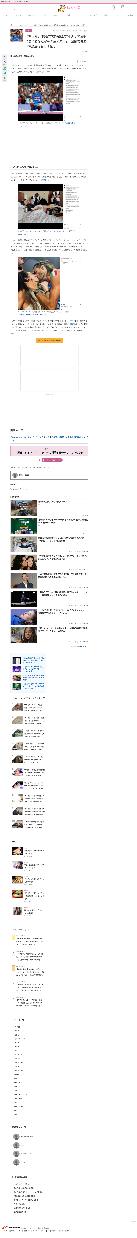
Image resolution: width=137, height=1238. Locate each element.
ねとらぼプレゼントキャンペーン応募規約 (27, 1192)
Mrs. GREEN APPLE (28, 1137)
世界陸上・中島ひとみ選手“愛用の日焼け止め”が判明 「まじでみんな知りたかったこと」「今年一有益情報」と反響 (34, 775)
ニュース (19, 15)
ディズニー (18, 1055)
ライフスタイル (19, 1070)
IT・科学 (17, 1027)
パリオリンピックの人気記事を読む (49, 340)
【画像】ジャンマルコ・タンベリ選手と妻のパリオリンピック (49, 452)
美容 (15, 1114)
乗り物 (16, 1074)
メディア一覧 (6, 1231)
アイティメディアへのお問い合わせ (25, 1200)
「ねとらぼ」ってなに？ (21, 1184)
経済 (15, 1110)
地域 (68, 15)
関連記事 (43, 180)
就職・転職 (18, 1098)
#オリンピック (31, 437)
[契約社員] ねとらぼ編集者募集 (23, 1196)
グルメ (56, 15)
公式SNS (14, 1231)
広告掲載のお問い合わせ (21, 1208)
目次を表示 (83, 61)
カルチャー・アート (21, 1039)
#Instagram (16, 437)
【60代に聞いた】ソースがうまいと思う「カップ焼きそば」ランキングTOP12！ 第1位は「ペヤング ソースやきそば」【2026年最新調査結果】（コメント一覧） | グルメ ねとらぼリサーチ (30, 1005)
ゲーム (16, 1051)
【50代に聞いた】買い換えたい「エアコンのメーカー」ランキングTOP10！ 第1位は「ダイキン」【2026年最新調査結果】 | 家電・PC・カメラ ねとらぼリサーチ (30, 975)
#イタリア (45, 437)
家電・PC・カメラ (20, 1094)
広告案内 (20, 1231)
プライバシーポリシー (39, 1231)
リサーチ (118, 15)
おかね (16, 1035)
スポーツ (29, 30)
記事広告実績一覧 (19, 1212)
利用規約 (133, 1222)
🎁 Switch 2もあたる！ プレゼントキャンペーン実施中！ (16, 1)
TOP (6, 15)
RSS (48, 1231)
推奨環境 (66, 1231)
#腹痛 (69, 437)
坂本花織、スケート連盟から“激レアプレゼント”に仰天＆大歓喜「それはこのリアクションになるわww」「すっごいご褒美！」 (34, 710)
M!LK (23, 1145)
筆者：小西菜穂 (24, 475)
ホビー (16, 1066)
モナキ (23, 1162)
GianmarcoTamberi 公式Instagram (30, 315)
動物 (105, 15)
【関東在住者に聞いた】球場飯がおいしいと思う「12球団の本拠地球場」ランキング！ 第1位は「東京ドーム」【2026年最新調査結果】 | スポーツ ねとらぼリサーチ (30, 944)
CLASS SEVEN (26, 1154)
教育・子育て (18, 1106)
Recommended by (75, 646)
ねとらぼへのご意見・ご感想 (23, 1188)
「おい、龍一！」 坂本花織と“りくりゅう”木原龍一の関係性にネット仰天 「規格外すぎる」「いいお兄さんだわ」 (34, 749)
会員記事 (131, 15)
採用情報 (60, 1231)
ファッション (18, 1062)
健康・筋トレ (18, 1082)
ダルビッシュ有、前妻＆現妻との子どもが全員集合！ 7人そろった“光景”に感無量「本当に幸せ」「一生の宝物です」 (34, 723)
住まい (81, 15)
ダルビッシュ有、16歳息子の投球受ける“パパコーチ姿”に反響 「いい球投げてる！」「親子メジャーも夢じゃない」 (34, 801)
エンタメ (31, 15)
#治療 (54, 437)
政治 (15, 1102)
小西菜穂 (85, 51)
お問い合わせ (28, 1231)
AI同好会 (16, 489)
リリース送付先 (18, 1204)
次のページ (55, 460)
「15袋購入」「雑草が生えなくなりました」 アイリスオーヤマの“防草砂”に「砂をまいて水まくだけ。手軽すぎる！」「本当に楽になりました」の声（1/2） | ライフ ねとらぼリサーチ (30, 959)
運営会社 (54, 1231)
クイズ (44, 15)
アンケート (17, 842)
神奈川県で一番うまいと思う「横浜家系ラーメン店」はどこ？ (34, 896)
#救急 (61, 437)
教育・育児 (93, 15)
